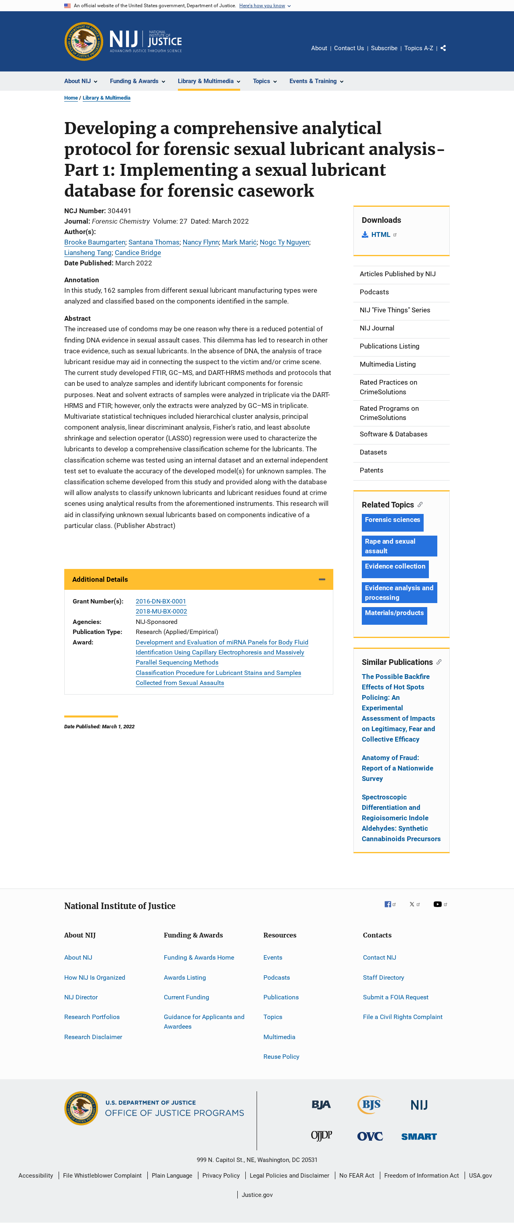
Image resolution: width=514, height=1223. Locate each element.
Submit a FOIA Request (395, 997)
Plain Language (172, 1175)
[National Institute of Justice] (419, 1111)
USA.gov (480, 1175)
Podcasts (276, 977)
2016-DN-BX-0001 (161, 601)
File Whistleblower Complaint (102, 1175)
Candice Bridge (138, 253)
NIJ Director (81, 997)
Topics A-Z (418, 48)
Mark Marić (239, 242)
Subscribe (384, 48)
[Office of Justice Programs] (84, 41)
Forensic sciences (392, 520)
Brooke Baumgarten (94, 242)
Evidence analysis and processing (399, 592)
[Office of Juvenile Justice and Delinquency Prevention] (321, 1143)
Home (71, 98)
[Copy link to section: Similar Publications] (437, 661)
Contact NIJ (379, 957)
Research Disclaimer (93, 1036)
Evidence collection (395, 566)
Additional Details (100, 579)
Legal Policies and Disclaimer (289, 1175)
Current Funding (186, 997)
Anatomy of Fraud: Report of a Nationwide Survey (397, 768)
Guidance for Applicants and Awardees (204, 1021)
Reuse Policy (281, 1056)
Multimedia (279, 1036)
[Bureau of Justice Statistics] (370, 1116)
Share (450, 54)
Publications (281, 997)
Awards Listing (185, 977)
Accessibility (35, 1175)
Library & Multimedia (107, 98)
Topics (272, 1017)
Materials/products (394, 613)
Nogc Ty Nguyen (284, 242)
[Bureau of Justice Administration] (321, 1111)
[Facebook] (393, 910)
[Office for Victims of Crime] (370, 1142)
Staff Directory (383, 977)
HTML (381, 234)
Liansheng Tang (88, 253)
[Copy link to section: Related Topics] (418, 504)
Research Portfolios (92, 1017)
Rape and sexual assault (390, 546)
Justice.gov (257, 1195)
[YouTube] (442, 910)
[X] (417, 910)
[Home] (146, 41)
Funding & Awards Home (199, 957)
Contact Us (349, 48)
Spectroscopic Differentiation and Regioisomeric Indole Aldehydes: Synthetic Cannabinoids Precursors (401, 818)
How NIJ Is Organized (94, 977)
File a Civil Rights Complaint (403, 1017)
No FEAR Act (356, 1175)
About (319, 48)
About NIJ (78, 957)
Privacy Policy (221, 1175)
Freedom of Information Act (421, 1175)
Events (272, 957)
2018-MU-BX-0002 (161, 611)
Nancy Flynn (201, 242)
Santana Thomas (153, 242)
